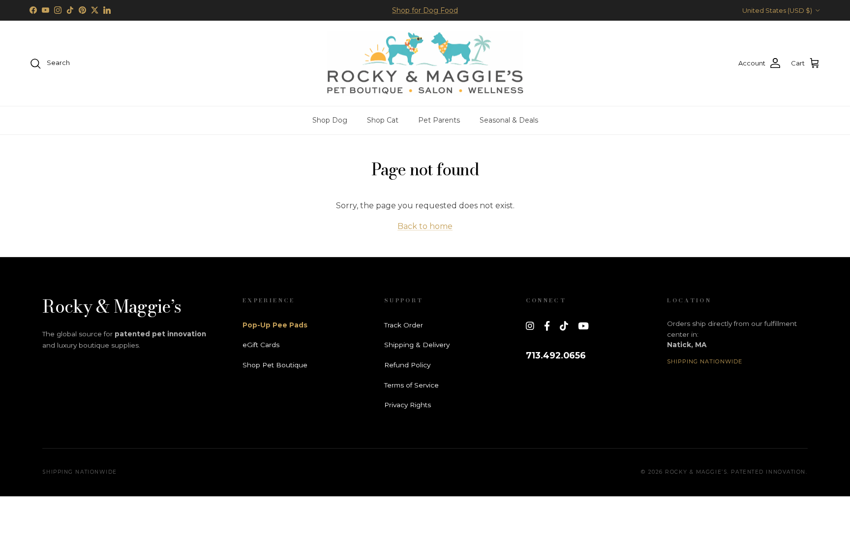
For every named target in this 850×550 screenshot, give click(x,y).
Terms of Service (411, 385)
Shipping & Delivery (417, 345)
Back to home (425, 226)
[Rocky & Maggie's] (425, 64)
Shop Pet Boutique (275, 365)
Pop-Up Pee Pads (275, 325)
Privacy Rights (407, 405)
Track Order (403, 325)
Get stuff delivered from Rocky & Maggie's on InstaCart (425, 14)
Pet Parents (439, 120)
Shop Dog (329, 120)
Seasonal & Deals (509, 120)
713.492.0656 (556, 355)
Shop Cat (382, 120)
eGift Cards (261, 345)
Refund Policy (407, 365)
